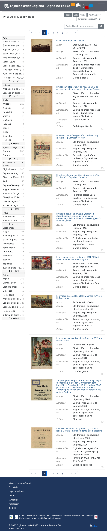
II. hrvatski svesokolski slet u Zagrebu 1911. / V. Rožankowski (79, 297)
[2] (17, 96)
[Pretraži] (101, 26)
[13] (17, 271)
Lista (76, 15)
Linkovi (12, 495)
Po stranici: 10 (95, 15)
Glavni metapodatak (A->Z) (89, 19)
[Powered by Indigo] (94, 526)
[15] (17, 318)
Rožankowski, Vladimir (84, 302)
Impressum (13, 504)
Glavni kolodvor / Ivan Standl (70, 41)
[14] (17, 143)
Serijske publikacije (82, 126)
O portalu (13, 487)
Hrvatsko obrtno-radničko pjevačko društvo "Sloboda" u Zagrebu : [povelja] (78, 176)
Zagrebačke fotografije (84, 74)
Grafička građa (80, 77)
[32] (17, 209)
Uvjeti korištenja (16, 491)
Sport (97, 283)
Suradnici (13, 499)
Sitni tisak (78, 419)
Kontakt (12, 508)
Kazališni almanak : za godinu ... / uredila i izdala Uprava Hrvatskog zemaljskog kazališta (79, 429)
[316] (17, 81)
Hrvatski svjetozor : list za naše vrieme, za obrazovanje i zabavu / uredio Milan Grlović (78, 88)
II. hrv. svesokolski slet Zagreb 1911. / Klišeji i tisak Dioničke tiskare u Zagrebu (78, 258)
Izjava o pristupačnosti (19, 483)
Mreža (82, 15)
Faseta (68, 15)
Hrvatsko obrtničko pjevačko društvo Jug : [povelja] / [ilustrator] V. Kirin (77, 136)
